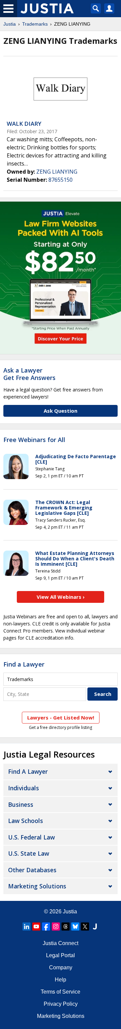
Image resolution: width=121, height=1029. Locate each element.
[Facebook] (46, 926)
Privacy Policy (61, 1004)
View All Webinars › (61, 596)
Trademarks (35, 24)
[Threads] (66, 926)
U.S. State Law (28, 853)
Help (60, 979)
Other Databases (32, 870)
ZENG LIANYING (56, 171)
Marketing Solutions (37, 886)
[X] (85, 926)
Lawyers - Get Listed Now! (60, 717)
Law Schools (25, 821)
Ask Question (60, 410)
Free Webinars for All (34, 440)
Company (60, 967)
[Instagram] (56, 926)
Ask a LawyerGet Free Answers (29, 374)
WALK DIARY (24, 123)
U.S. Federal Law (31, 837)
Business (20, 804)
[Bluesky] (75, 926)
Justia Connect (60, 943)
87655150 (60, 179)
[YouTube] (36, 926)
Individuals (23, 788)
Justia (9, 24)
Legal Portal (60, 955)
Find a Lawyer (23, 664)
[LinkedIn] (27, 926)
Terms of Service (60, 992)
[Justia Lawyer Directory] (95, 926)
